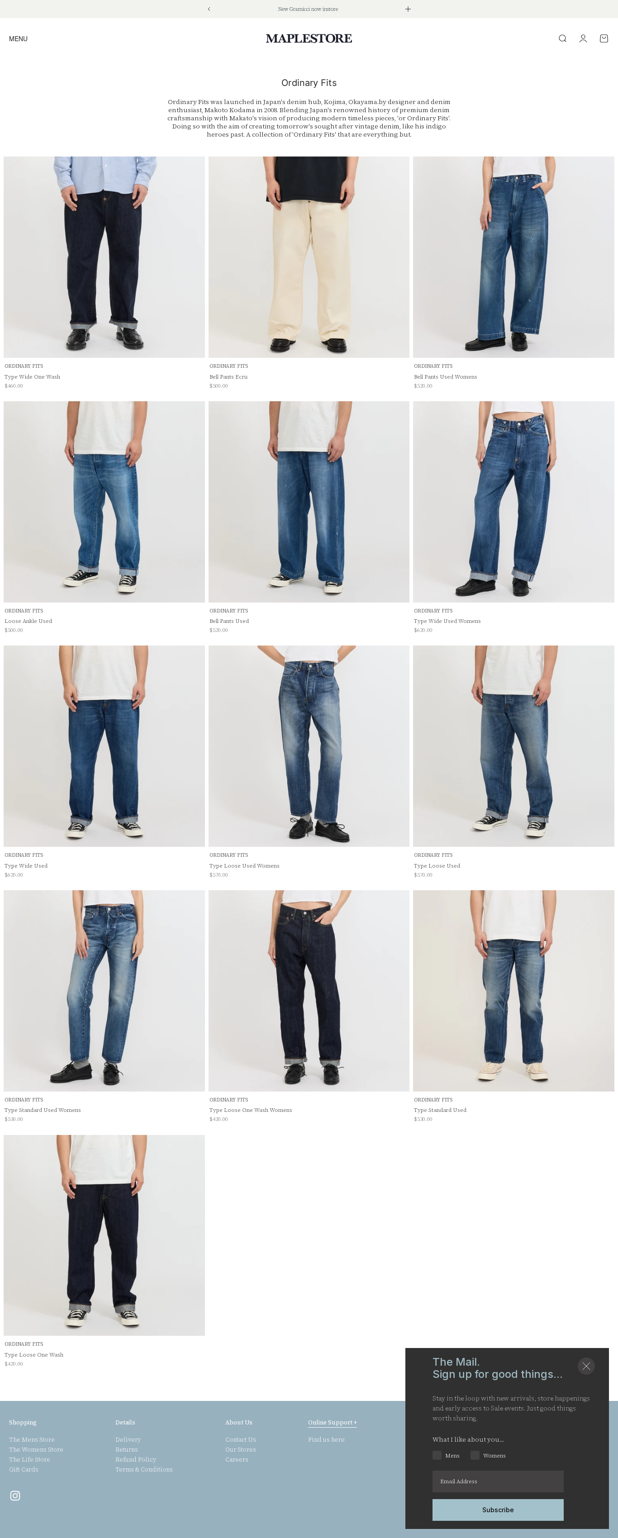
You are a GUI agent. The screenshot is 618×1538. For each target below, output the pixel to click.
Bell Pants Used (229, 621)
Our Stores (240, 1450)
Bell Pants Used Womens (445, 376)
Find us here (326, 1440)
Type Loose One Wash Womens (250, 1110)
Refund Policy (135, 1459)
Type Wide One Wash (32, 376)
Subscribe (498, 1510)
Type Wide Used (26, 865)
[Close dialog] (586, 1366)
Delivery (128, 1440)
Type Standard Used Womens (43, 1110)
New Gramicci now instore (308, 9)
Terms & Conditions (144, 1469)
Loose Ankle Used (28, 621)
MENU (18, 38)
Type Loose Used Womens (244, 865)
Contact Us (240, 1440)
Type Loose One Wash (34, 1354)
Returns (126, 1450)
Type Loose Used (437, 865)
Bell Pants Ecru (228, 376)
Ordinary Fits (24, 366)
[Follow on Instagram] (15, 1496)
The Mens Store (32, 1440)
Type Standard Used (440, 1110)
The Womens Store (36, 1450)
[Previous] (208, 9)
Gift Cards (23, 1469)
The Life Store (29, 1459)
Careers (236, 1459)
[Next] (408, 9)
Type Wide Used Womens (447, 621)
